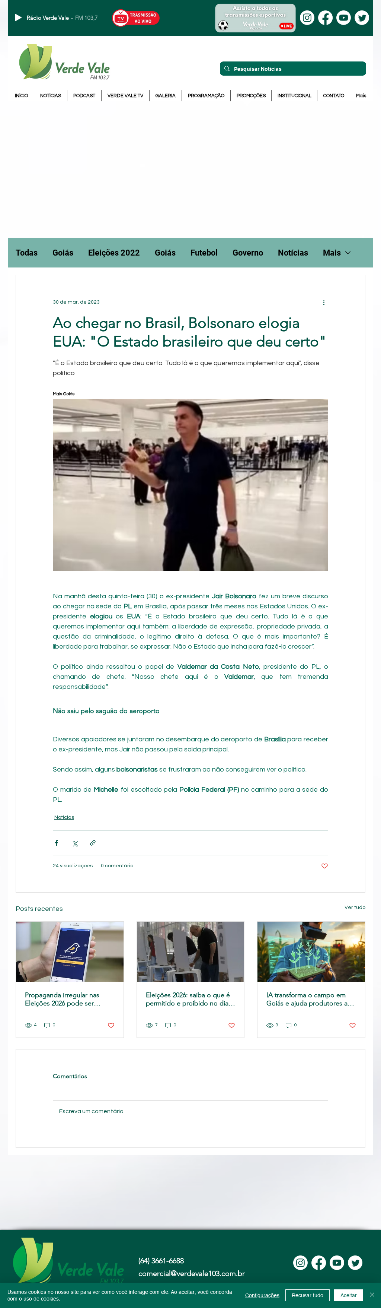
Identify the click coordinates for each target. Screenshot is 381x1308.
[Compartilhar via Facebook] (56, 842)
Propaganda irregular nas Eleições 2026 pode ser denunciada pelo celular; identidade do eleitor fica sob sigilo (69, 999)
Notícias (293, 252)
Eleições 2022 (114, 252)
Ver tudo (355, 907)
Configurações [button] (262, 1295)
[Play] (18, 17)
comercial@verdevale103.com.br (191, 1273)
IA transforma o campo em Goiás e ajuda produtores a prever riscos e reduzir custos (309, 999)
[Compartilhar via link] (92, 842)
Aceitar (348, 1295)
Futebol (204, 252)
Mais (332, 252)
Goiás (62, 252)
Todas (27, 252)
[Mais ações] (323, 302)
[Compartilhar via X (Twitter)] (74, 842)
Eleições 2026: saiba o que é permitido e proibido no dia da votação (188, 999)
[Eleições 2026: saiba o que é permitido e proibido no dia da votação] (190, 952)
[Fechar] (372, 1295)
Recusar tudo (307, 1295)
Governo (248, 252)
